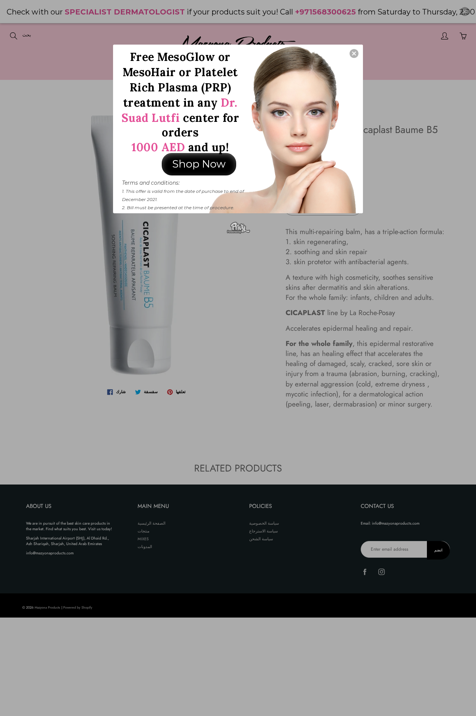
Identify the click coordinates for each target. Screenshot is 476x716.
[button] (354, 53)
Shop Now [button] (199, 164)
